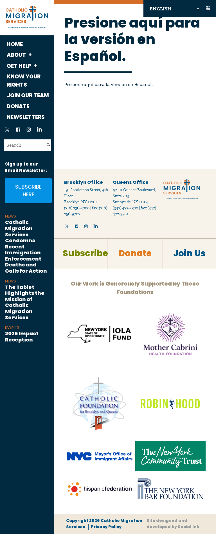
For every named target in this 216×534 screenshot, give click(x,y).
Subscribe (85, 253)
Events (12, 327)
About (16, 55)
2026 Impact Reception (22, 336)
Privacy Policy (106, 527)
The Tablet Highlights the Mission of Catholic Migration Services (24, 302)
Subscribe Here (28, 190)
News (10, 216)
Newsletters (26, 117)
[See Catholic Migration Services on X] (7, 131)
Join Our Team (28, 95)
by (173, 524)
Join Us (189, 253)
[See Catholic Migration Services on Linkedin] (39, 131)
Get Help (19, 66)
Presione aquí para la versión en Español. (108, 84)
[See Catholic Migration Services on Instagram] (28, 131)
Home (15, 44)
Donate (18, 106)
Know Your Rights (23, 81)
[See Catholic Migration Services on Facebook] (18, 131)
